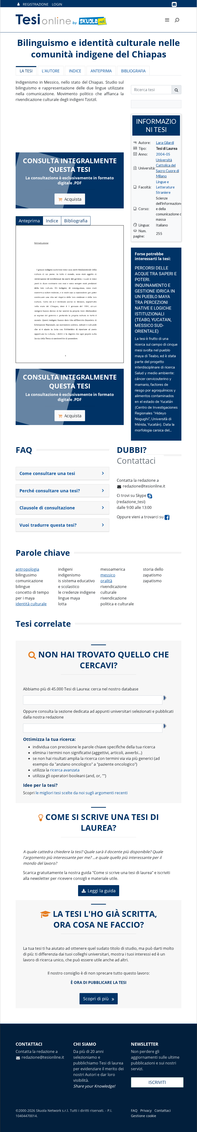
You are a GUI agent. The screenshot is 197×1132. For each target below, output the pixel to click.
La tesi (26, 71)
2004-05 (163, 154)
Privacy (146, 1110)
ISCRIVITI (157, 1082)
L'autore (51, 71)
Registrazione (36, 4)
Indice (75, 71)
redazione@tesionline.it (144, 486)
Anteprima (101, 71)
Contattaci (162, 1110)
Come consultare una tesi (47, 473)
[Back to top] (188, 1123)
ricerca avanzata (65, 770)
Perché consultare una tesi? (49, 491)
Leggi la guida (102, 891)
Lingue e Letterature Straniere (165, 187)
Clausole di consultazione (47, 508)
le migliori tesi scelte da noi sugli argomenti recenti (82, 792)
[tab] (62, 473)
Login (57, 4)
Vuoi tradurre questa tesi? (48, 525)
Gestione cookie (143, 1115)
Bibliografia (133, 71)
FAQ (134, 1110)
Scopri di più (96, 998)
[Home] (62, 19)
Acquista (72, 199)
